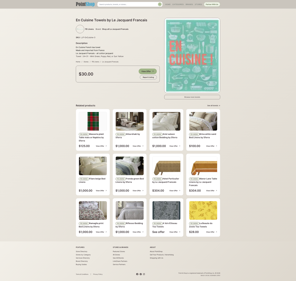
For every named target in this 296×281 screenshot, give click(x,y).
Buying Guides (81, 264)
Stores (198, 4)
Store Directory (81, 251)
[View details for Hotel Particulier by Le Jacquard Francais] (166, 165)
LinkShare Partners (120, 261)
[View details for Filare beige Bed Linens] (93, 165)
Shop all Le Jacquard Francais (115, 29)
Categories (178, 4)
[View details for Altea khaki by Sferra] (130, 121)
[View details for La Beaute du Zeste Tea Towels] (203, 210)
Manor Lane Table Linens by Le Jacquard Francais (203, 181)
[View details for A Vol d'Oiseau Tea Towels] (166, 210)
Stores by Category (83, 255)
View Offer (146, 71)
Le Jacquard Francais (110, 62)
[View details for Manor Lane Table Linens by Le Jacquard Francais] (203, 165)
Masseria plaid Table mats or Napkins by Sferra (91, 137)
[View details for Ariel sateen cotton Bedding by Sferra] (166, 121)
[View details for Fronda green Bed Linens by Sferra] (130, 165)
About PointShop (156, 251)
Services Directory (83, 258)
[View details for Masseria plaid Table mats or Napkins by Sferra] (93, 121)
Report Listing (148, 77)
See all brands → (213, 105)
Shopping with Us (156, 258)
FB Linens (95, 62)
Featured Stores (119, 251)
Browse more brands (192, 97)
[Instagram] (144, 274)
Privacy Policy (98, 274)
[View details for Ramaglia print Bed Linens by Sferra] (93, 210)
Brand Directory (82, 261)
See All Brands (118, 258)
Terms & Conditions (82, 274)
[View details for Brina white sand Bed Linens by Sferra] (203, 121)
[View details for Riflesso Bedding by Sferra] (130, 210)
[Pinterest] (141, 274)
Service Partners (119, 264)
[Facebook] (137, 274)
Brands (189, 4)
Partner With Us (212, 4)
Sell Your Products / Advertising (162, 255)
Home (168, 4)
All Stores (116, 255)
